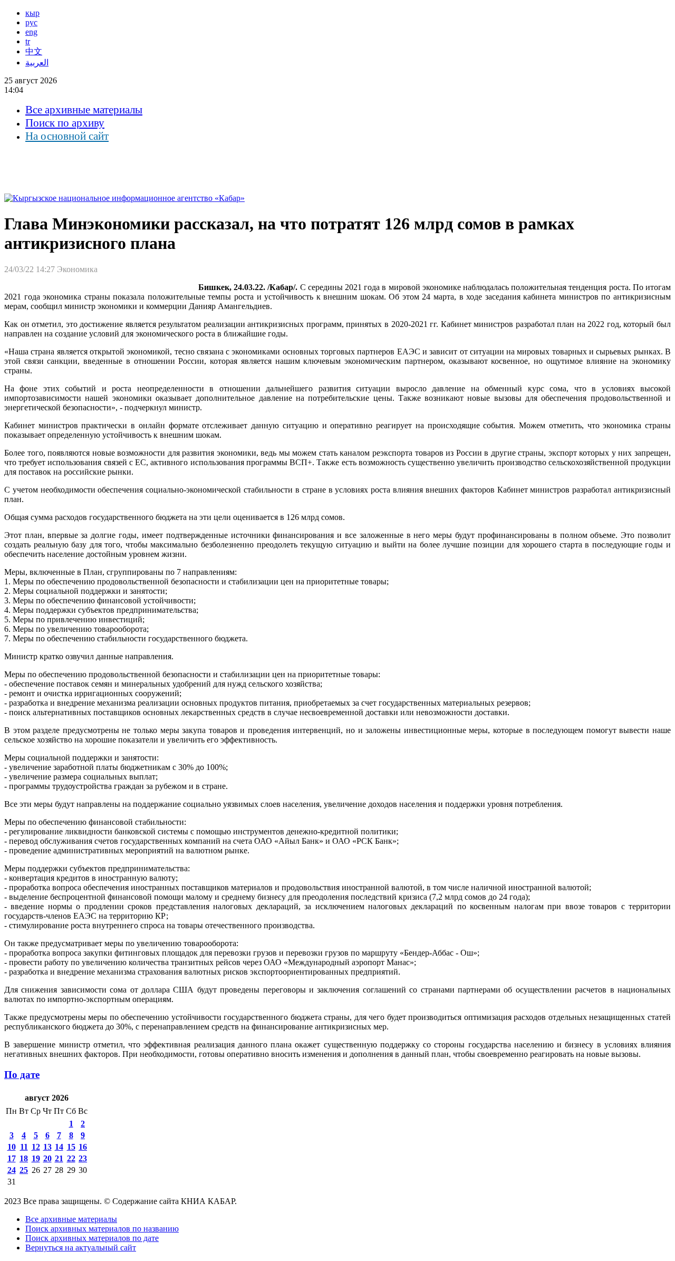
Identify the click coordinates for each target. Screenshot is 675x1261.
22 (71, 1158)
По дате (22, 1074)
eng (31, 31)
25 (24, 1170)
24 (11, 1170)
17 (11, 1158)
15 (71, 1146)
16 (83, 1146)
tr (27, 41)
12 (36, 1146)
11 (24, 1146)
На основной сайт (67, 136)
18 (24, 1158)
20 (47, 1158)
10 (11, 1146)
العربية (37, 62)
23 (83, 1158)
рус (31, 22)
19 (36, 1158)
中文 (33, 51)
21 (59, 1158)
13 (47, 1146)
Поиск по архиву (64, 123)
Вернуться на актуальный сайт (80, 1247)
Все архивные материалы (83, 109)
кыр (32, 12)
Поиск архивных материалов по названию (102, 1228)
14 (59, 1146)
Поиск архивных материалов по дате (92, 1238)
